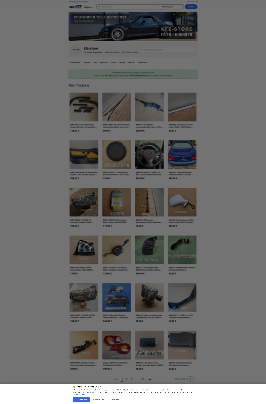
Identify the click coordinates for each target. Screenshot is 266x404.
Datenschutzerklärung (80, 394)
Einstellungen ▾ (116, 399)
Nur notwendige (99, 399)
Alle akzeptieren (81, 399)
